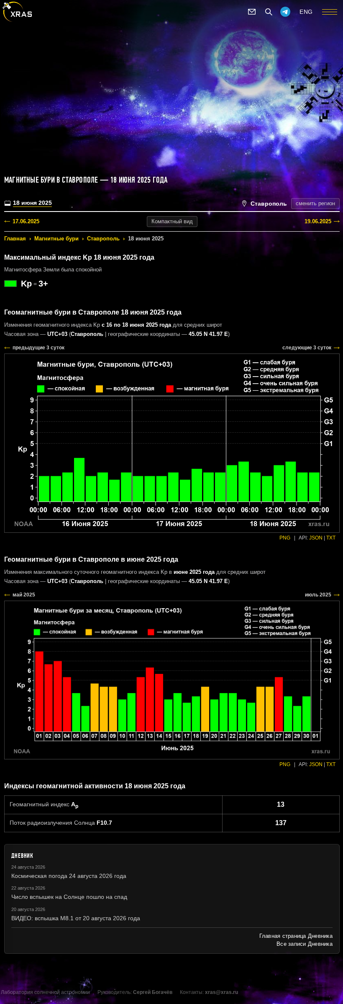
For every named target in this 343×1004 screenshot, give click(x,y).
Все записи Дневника (304, 944)
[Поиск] (268, 11)
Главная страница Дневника (296, 936)
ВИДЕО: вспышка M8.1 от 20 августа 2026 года (75, 918)
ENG (306, 11)
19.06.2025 (318, 221)
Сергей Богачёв (152, 992)
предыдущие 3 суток (38, 348)
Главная (15, 238)
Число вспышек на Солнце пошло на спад (69, 896)
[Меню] (329, 12)
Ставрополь (103, 238)
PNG (284, 538)
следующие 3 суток (306, 348)
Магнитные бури (56, 238)
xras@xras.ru (221, 992)
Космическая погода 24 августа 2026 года (68, 875)
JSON (316, 538)
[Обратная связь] (252, 11)
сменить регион (315, 203)
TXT (330, 538)
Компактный (172, 221)
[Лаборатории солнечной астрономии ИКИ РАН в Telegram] (285, 11)
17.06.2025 (26, 221)
